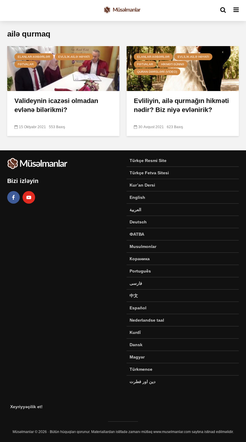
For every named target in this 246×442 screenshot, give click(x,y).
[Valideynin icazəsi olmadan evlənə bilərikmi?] (63, 68)
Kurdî (135, 332)
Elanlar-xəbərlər (34, 56)
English (137, 197)
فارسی (136, 283)
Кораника (140, 258)
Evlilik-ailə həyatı (74, 56)
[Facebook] (13, 197)
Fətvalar (26, 64)
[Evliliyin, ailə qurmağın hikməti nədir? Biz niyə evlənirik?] (183, 68)
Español (138, 307)
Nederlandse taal (147, 320)
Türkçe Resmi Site (148, 160)
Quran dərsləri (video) (157, 71)
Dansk (136, 344)
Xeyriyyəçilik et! (26, 406)
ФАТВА (137, 234)
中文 (134, 295)
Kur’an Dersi (142, 185)
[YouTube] (28, 197)
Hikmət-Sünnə (172, 64)
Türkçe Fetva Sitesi (149, 172)
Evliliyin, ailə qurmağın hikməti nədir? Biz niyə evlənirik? (181, 105)
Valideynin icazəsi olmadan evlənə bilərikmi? (56, 105)
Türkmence (141, 369)
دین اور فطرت (142, 381)
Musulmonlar (143, 246)
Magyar (137, 357)
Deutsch (138, 222)
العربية (135, 209)
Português (140, 271)
